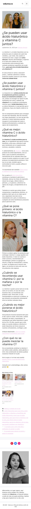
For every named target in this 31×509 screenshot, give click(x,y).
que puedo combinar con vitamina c (13, 424)
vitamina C (18, 151)
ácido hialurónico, (17, 175)
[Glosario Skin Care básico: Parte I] (20, 377)
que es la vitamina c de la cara (19, 422)
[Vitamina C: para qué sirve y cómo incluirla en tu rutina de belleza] (7, 393)
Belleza (6, 408)
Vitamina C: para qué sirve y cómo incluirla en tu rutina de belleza (7, 398)
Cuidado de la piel (14, 408)
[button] (22, 3)
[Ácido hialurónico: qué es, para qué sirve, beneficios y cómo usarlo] (7, 377)
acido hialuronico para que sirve (13, 411)
